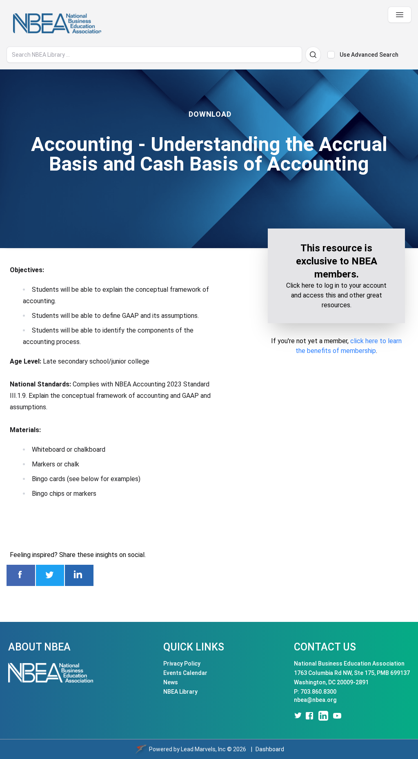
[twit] (297, 715)
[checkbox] (331, 54)
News (170, 682)
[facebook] (309, 716)
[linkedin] (323, 716)
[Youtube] (337, 716)
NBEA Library (180, 691)
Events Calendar (185, 673)
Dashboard (270, 749)
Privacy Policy (181, 663)
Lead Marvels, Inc (203, 749)
